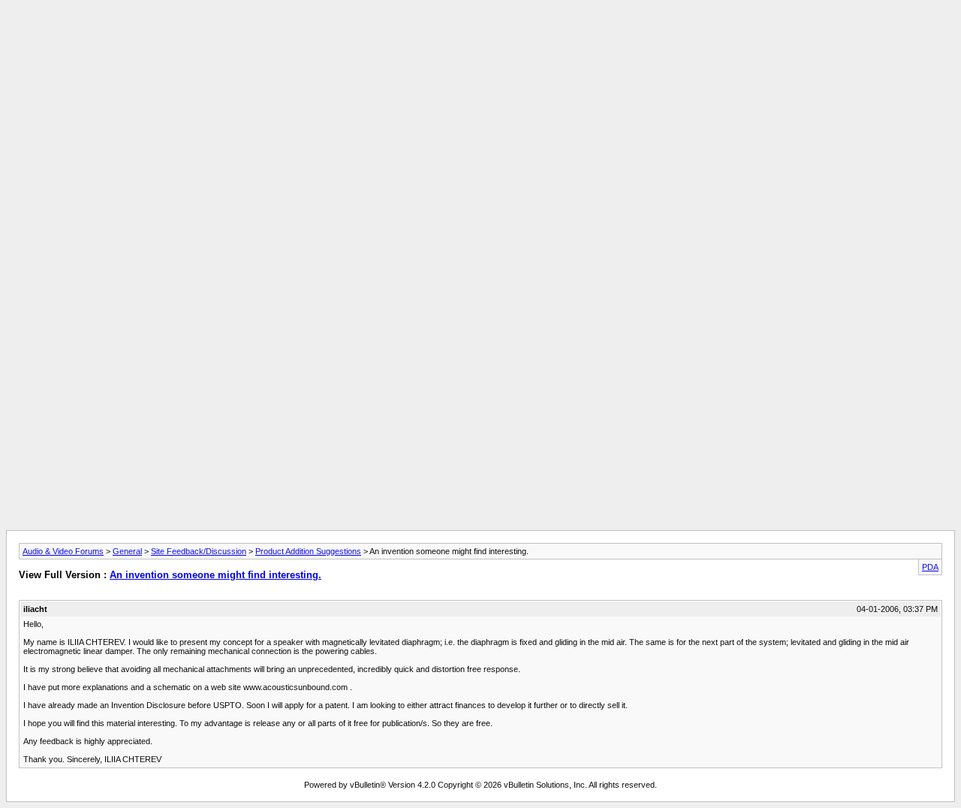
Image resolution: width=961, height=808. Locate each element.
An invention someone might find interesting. (215, 574)
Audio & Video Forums (63, 551)
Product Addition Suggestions (308, 551)
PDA (930, 566)
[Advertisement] (480, 40)
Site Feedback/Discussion (198, 551)
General (127, 551)
